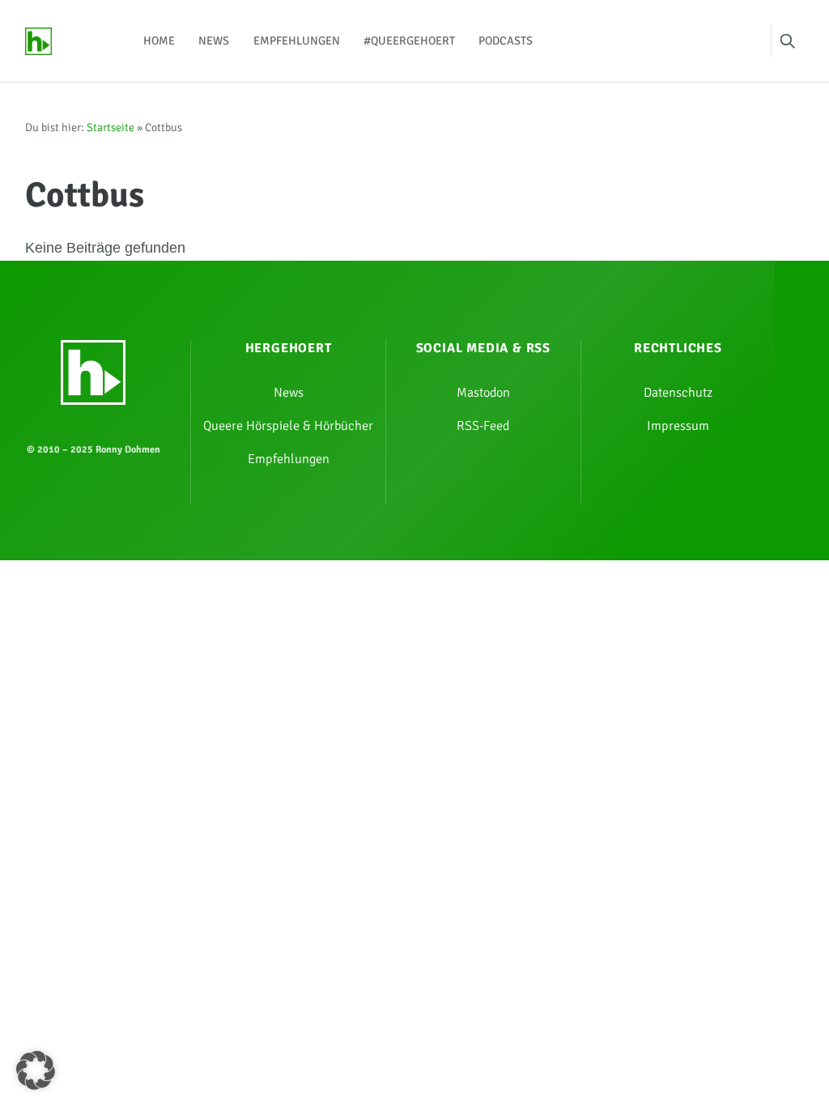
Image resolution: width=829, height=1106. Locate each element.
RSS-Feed (483, 426)
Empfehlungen (296, 40)
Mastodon (483, 393)
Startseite (110, 127)
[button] (35, 1070)
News (213, 40)
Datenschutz (678, 393)
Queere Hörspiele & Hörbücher (288, 426)
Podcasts (505, 40)
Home (159, 40)
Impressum (678, 426)
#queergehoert (409, 40)
